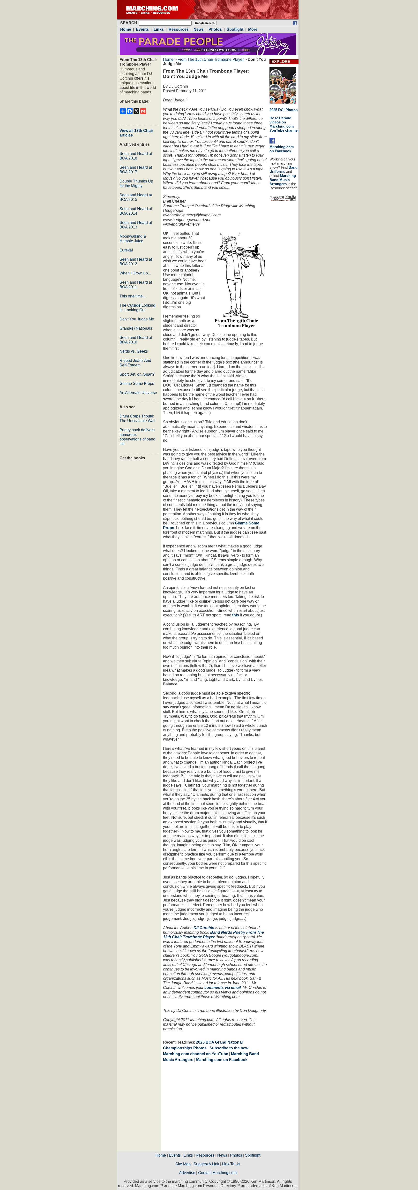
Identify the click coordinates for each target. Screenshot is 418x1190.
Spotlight (252, 1155)
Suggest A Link (206, 1164)
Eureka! (126, 250)
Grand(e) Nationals (135, 328)
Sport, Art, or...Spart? (137, 374)
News (222, 1155)
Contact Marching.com (217, 1173)
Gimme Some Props (136, 383)
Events (175, 1155)
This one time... (132, 296)
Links (188, 1155)
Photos (236, 1155)
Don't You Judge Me (136, 319)
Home (168, 59)
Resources (205, 1155)
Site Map (183, 1164)
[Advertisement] (203, 1108)
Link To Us (231, 1164)
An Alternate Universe (138, 393)
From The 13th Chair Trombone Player (211, 59)
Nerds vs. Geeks (133, 351)
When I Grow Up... (135, 273)
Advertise (187, 1173)
